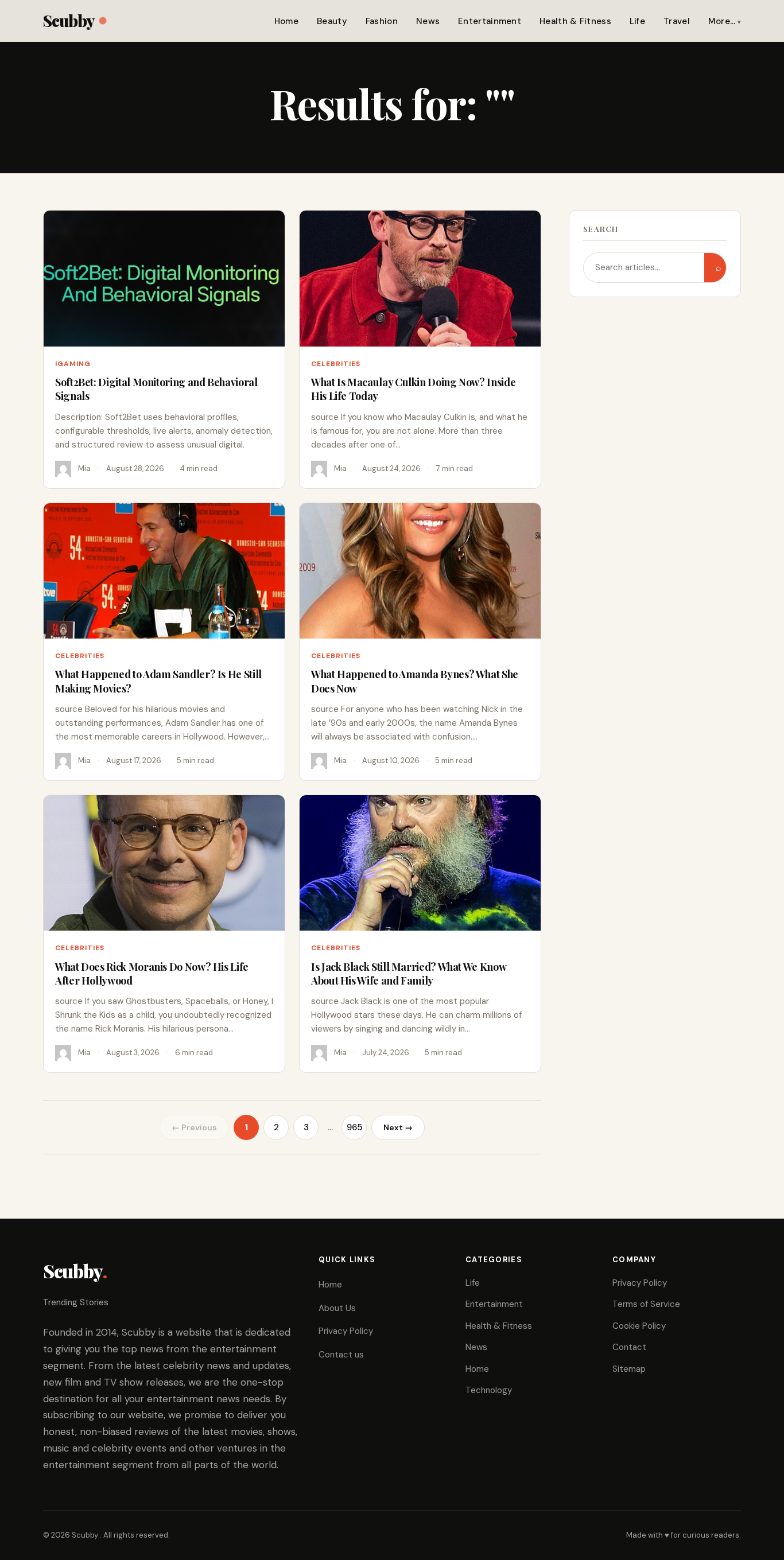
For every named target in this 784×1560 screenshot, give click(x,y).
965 (354, 1127)
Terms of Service (646, 1304)
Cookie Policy (639, 1326)
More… (722, 21)
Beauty (332, 21)
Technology (488, 1390)
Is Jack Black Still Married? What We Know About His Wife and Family (408, 973)
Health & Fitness (575, 21)
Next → (398, 1127)
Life (637, 21)
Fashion (382, 21)
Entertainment (489, 21)
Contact (629, 1347)
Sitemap (629, 1369)
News (428, 21)
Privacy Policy (346, 1331)
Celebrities (335, 363)
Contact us (341, 1354)
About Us (337, 1308)
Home (286, 21)
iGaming (73, 363)
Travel (676, 21)
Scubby (68, 20)
